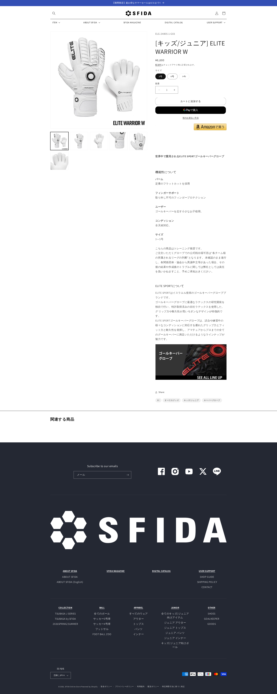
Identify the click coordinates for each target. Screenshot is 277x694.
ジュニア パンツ (175, 633)
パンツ (138, 629)
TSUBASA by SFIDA (65, 618)
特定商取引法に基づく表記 (173, 686)
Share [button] (161, 392)
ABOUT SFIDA (70, 571)
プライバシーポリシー (124, 686)
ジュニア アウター (175, 622)
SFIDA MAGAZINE (116, 571)
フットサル (102, 629)
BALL (102, 607)
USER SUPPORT (207, 571)
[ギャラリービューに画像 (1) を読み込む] (59, 141)
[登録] (127, 475)
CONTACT (207, 587)
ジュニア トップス (175, 627)
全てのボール (102, 613)
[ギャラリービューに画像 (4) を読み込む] (118, 141)
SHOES (211, 613)
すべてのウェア (138, 613)
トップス (138, 624)
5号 (185, 77)
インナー (138, 634)
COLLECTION (65, 607)
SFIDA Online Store (73, 686)
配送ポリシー (153, 686)
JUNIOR (175, 607)
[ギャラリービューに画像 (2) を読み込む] (79, 141)
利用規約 (141, 686)
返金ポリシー (106, 686)
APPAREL (138, 607)
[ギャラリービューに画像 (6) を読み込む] (59, 161)
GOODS (211, 624)
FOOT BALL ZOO (101, 634)
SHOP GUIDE (207, 577)
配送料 (158, 65)
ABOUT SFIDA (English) (70, 582)
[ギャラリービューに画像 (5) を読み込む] (138, 141)
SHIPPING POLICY (207, 582)
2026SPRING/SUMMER (65, 624)
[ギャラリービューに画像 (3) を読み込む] (99, 141)
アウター (138, 618)
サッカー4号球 (102, 624)
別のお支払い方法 (191, 118)
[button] (53, 13)
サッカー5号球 (102, 618)
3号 (160, 76)
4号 (172, 76)
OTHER (211, 607)
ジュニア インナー (175, 638)
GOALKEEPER (211, 618)
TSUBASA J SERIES (65, 613)
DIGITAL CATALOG (161, 571)
